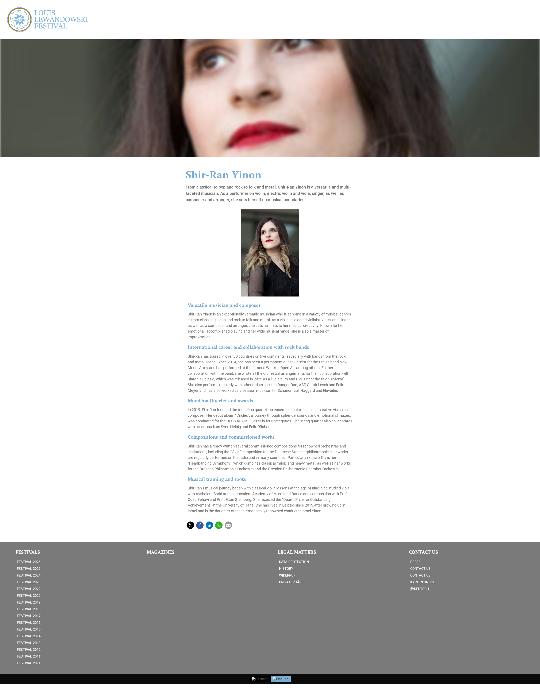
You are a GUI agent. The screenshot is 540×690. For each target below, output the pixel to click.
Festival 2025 (28, 569)
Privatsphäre (291, 582)
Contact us (420, 569)
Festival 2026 (28, 562)
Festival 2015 (28, 629)
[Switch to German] (260, 679)
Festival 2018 (28, 609)
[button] (190, 525)
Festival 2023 (28, 582)
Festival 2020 (28, 596)
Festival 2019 (28, 602)
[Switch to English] (281, 679)
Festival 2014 (28, 636)
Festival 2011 (28, 656)
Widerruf (287, 575)
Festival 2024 (28, 575)
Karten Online (423, 582)
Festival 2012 (28, 650)
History (286, 569)
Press (415, 562)
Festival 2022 (28, 589)
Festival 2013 (28, 643)
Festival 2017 (28, 616)
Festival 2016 (28, 623)
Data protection (294, 562)
